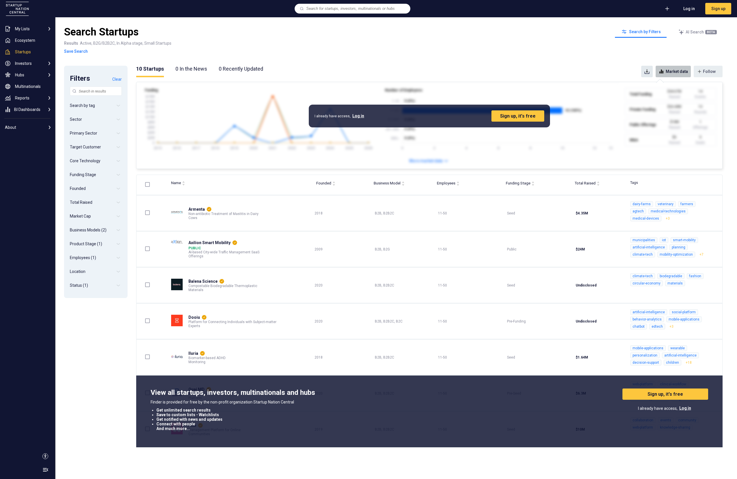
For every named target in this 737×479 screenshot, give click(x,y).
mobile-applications (684, 319)
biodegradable (671, 276)
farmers (686, 204)
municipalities (644, 240)
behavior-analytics (647, 319)
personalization (645, 355)
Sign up (718, 8)
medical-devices (646, 218)
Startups (150, 69)
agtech (638, 211)
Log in (689, 8)
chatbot (639, 327)
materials (675, 283)
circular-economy (647, 283)
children (672, 363)
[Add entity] (667, 8)
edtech (657, 327)
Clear (117, 79)
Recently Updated (241, 69)
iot (664, 240)
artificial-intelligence (649, 247)
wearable (677, 348)
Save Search (76, 51)
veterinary (666, 204)
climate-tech (643, 254)
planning (678, 247)
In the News (191, 69)
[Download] (647, 71)
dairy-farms (642, 204)
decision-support (646, 363)
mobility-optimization (676, 254)
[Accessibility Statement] (45, 456)
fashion (695, 276)
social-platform (684, 312)
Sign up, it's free (518, 116)
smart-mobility (684, 240)
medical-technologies (668, 211)
